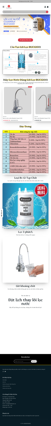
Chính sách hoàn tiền (7, 388)
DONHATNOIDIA (27, 423)
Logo (9, 6)
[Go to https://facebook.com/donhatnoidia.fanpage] (3, 371)
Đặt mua (34, 361)
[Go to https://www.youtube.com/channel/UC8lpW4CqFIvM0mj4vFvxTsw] (5, 371)
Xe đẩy (47, 7)
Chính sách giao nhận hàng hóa (9, 384)
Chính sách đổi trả (6, 386)
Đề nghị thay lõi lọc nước (25, 39)
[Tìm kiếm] (47, 12)
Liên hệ (4, 382)
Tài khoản (45, 7)
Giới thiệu (5, 379)
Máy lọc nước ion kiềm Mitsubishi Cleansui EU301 (18, 103)
